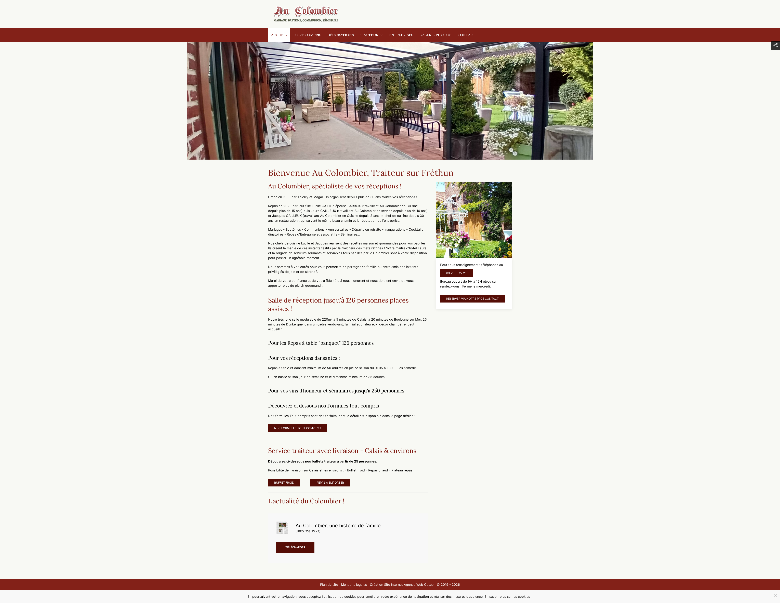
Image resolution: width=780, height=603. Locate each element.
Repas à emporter (330, 482)
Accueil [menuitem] (279, 34)
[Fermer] (775, 595)
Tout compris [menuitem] (307, 34)
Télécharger (295, 547)
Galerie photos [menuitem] (435, 34)
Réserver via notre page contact (472, 298)
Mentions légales (354, 584)
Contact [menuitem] (466, 34)
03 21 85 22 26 (456, 273)
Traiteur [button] (369, 34)
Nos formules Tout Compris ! (297, 428)
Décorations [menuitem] (340, 34)
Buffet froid (284, 482)
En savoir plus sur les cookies (507, 596)
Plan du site (329, 584)
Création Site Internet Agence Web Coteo (402, 584)
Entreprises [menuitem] (401, 34)
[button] (775, 45)
